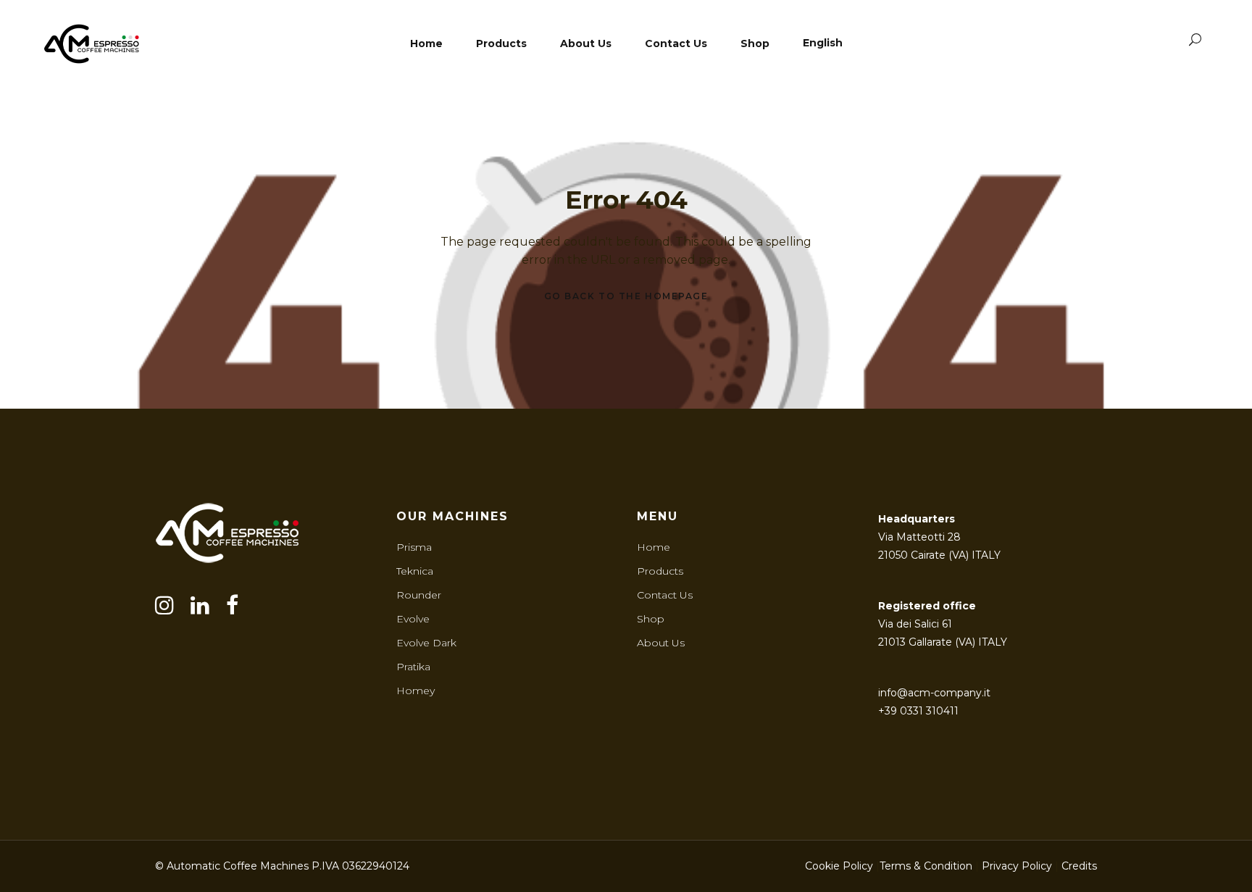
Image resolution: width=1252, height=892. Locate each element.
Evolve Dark (426, 642)
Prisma (414, 547)
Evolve (413, 618)
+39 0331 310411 (918, 710)
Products (660, 571)
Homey (415, 690)
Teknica (414, 571)
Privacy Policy (1017, 865)
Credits (1079, 865)
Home (653, 547)
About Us (661, 642)
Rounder (418, 594)
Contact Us (665, 594)
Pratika (413, 666)
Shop (650, 618)
